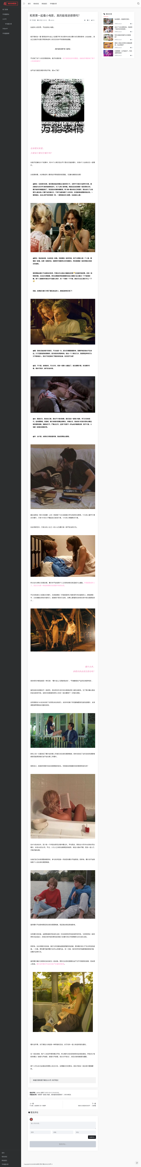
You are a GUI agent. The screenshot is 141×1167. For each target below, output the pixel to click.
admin (52, 20)
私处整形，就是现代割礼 (122, 19)
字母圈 (33, 20)
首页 (3, 1153)
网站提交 (4, 1160)
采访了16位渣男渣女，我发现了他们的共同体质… (123, 28)
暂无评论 (34, 1112)
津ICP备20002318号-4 (46, 1164)
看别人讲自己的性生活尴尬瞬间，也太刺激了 (123, 44)
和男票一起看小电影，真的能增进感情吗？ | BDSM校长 (54, 1094)
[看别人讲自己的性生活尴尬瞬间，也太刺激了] (108, 45)
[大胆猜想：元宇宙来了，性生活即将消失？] (108, 53)
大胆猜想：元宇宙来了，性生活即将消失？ (123, 52)
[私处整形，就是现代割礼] (108, 21)
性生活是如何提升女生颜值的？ (123, 36)
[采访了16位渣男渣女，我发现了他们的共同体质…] (108, 29)
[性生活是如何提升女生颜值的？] (108, 37)
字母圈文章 (5, 1164)
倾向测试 (4, 1156)
